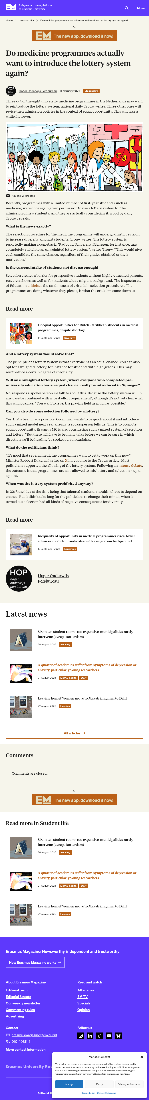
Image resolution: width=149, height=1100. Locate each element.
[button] (142, 1057)
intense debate (130, 465)
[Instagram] (80, 1035)
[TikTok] (99, 1035)
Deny (99, 1084)
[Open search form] (126, 7)
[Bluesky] (118, 1035)
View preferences (129, 1084)
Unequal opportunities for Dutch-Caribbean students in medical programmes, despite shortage (88, 327)
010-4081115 (21, 1041)
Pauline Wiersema (23, 195)
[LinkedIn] (90, 1035)
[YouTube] (109, 1035)
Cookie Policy (88, 1092)
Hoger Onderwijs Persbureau (38, 90)
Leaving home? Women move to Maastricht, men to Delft (82, 698)
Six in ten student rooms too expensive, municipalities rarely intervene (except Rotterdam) (85, 634)
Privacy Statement (106, 1092)
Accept (69, 1084)
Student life (91, 91)
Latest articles (27, 20)
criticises (34, 286)
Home (9, 20)
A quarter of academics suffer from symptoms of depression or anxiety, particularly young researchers (87, 667)
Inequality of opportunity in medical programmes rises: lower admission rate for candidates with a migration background (86, 538)
